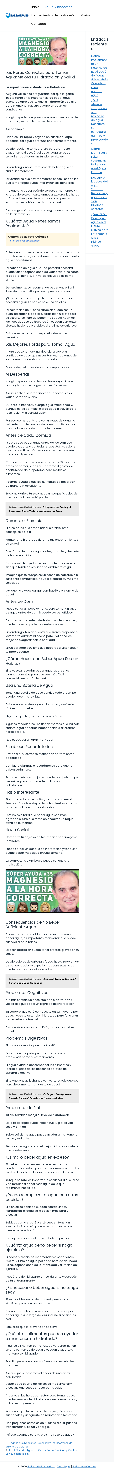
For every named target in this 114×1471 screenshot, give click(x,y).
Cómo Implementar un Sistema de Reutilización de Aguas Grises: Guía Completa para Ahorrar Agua (99, 75)
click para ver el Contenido (25, 240)
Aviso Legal (63, 1466)
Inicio (35, 7)
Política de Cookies (84, 1466)
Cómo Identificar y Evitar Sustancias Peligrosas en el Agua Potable (99, 160)
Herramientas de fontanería (53, 15)
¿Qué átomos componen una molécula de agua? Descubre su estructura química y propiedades (99, 121)
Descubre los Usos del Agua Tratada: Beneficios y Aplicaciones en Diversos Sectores (99, 193)
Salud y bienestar (58, 7)
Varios (86, 15)
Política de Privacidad (41, 1466)
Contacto (38, 24)
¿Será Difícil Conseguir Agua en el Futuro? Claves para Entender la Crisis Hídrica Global (99, 230)
